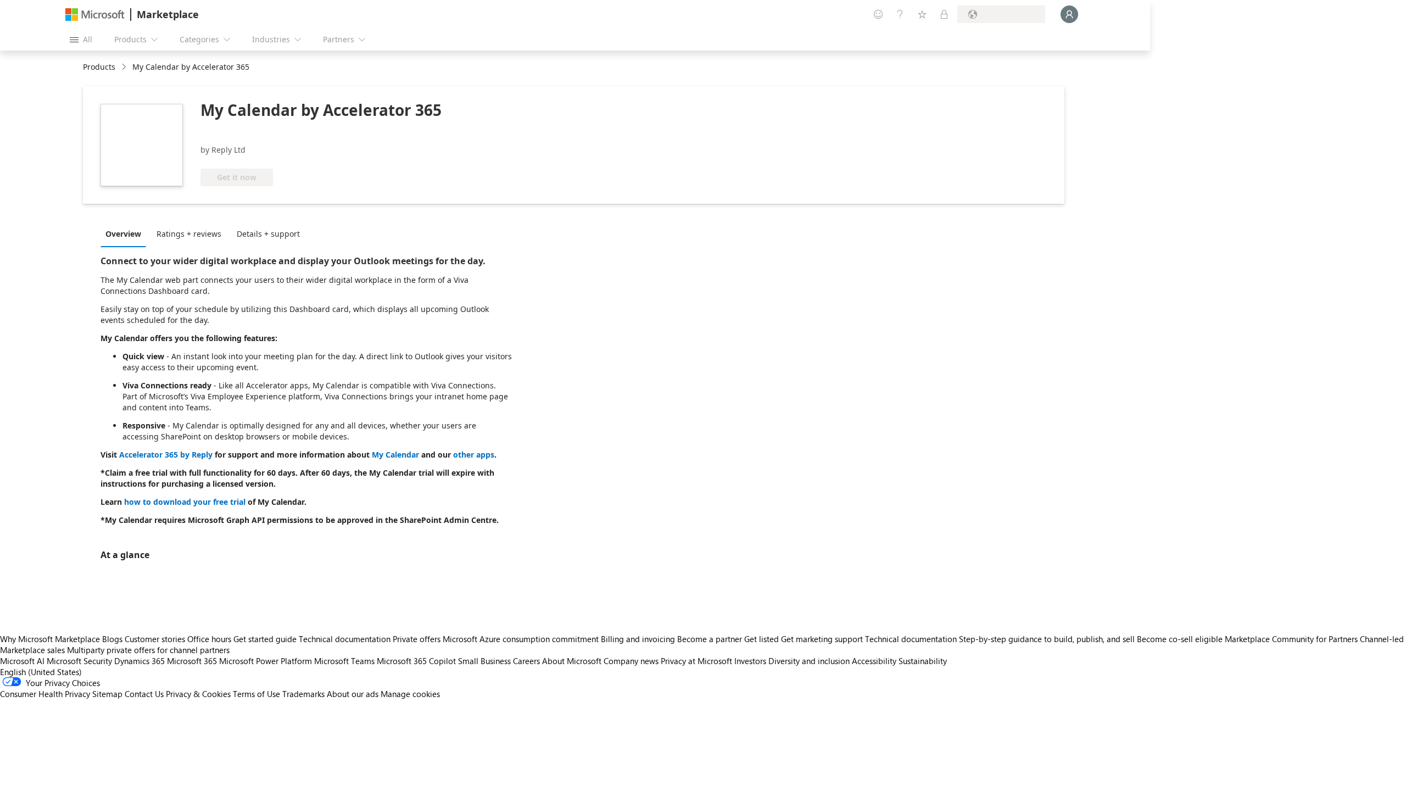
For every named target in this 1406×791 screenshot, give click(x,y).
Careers (526, 660)
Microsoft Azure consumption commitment (522, 638)
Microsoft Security (79, 660)
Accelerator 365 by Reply (166, 454)
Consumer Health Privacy (45, 693)
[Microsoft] (95, 14)
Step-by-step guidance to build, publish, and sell (1047, 638)
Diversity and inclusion (809, 660)
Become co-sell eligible (1180, 638)
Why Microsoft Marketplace (50, 638)
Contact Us (144, 693)
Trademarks (303, 693)
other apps (473, 454)
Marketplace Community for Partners (1291, 638)
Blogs (112, 638)
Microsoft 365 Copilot (416, 660)
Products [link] (99, 67)
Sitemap (107, 693)
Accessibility (874, 660)
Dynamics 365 (139, 660)
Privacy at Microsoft (696, 660)
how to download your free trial (185, 502)
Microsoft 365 (192, 660)
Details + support (268, 234)
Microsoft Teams (344, 660)
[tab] (126, 233)
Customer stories (155, 638)
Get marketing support (822, 638)
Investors (750, 660)
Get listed (761, 638)
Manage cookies (410, 693)
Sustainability (923, 660)
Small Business (484, 660)
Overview (123, 234)
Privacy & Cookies (198, 693)
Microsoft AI (22, 660)
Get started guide (265, 638)
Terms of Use (256, 693)
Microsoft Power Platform (265, 660)
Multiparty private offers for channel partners (148, 649)
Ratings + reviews (189, 234)
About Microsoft (571, 660)
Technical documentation (344, 638)
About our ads (352, 693)
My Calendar (395, 454)
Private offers (416, 638)
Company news (631, 660)
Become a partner (709, 638)
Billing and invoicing (638, 638)
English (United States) (41, 671)
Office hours (209, 638)
